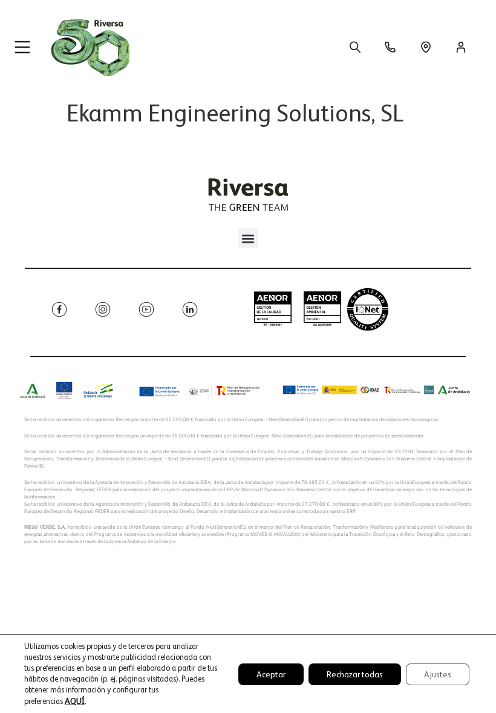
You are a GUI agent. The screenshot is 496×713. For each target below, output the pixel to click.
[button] (248, 238)
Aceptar (271, 674)
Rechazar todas (355, 674)
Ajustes (437, 674)
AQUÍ (75, 701)
